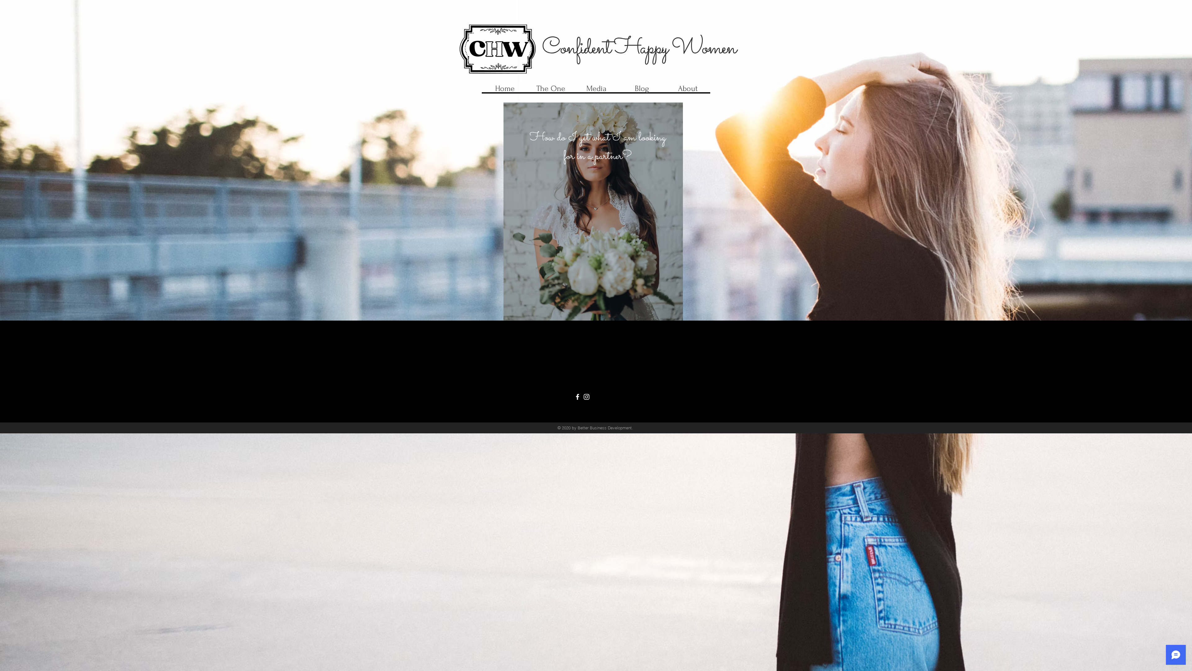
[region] (593, 212)
